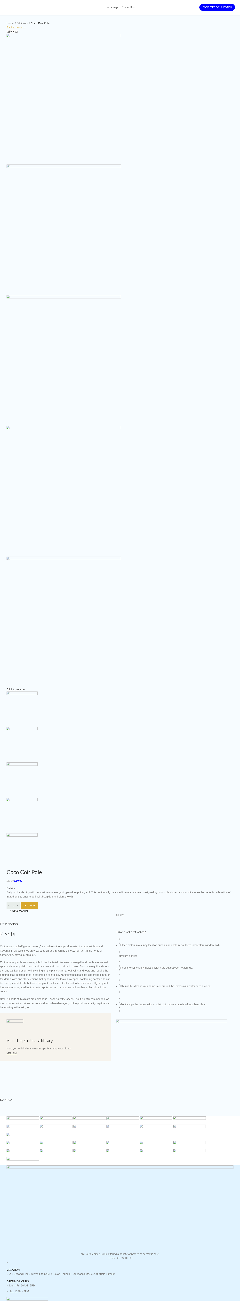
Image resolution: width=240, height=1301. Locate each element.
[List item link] (120, 1274)
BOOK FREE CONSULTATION (217, 7)
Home (10, 23)
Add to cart (29, 905)
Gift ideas (22, 23)
